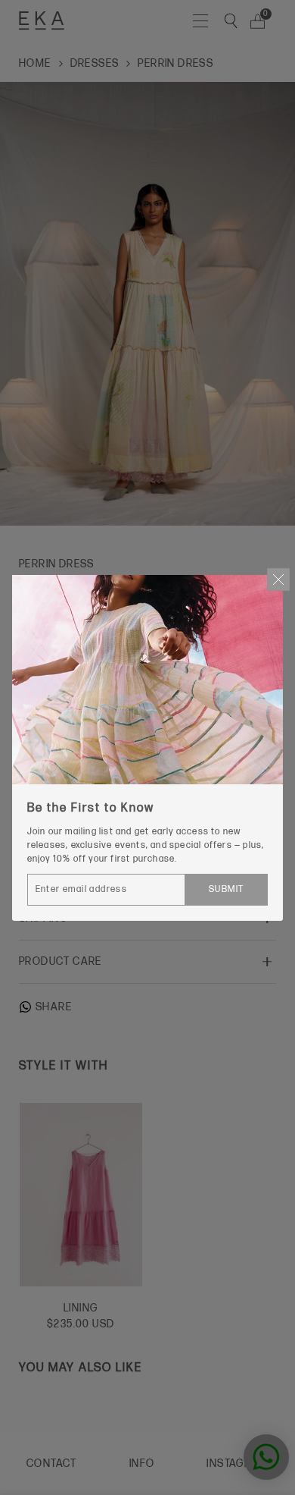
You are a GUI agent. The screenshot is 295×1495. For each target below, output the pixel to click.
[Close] (278, 579)
